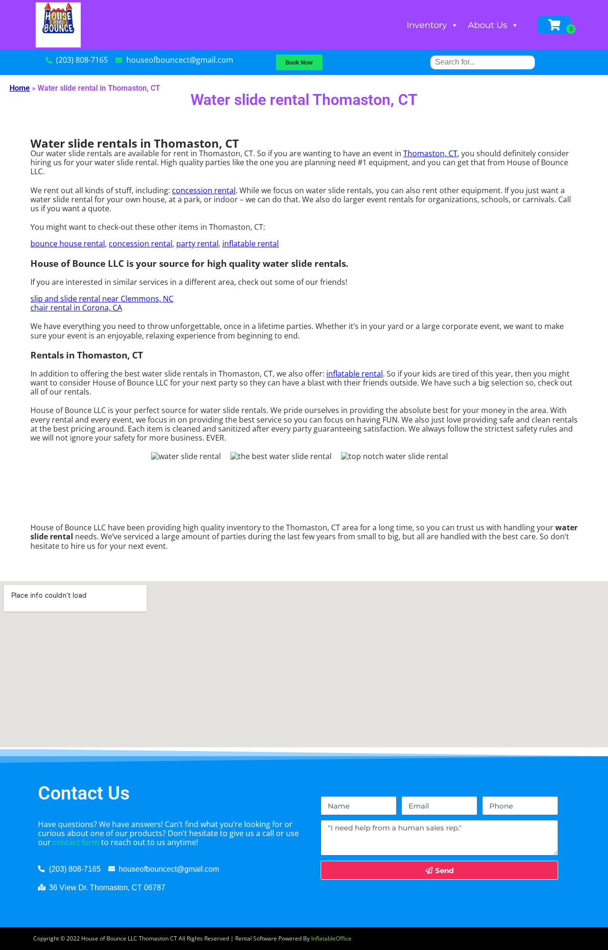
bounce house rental (67, 243)
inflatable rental (250, 243)
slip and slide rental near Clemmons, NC (101, 298)
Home (20, 88)
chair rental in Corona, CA (76, 307)
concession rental (204, 190)
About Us (487, 25)
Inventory (427, 25)
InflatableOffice (331, 938)
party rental (197, 243)
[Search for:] (482, 62)
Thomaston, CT (430, 153)
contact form (76, 842)
